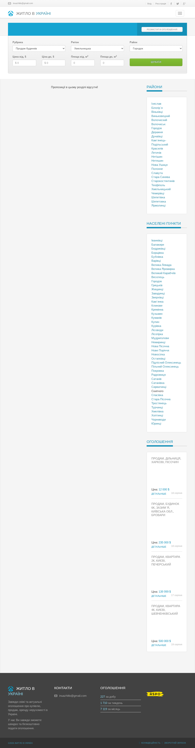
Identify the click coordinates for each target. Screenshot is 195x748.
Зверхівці (157, 297)
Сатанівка (157, 382)
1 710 (103, 703)
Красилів (157, 148)
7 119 (103, 709)
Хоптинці (157, 415)
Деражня (157, 132)
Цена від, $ (19, 56)
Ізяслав (156, 103)
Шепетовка (158, 201)
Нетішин (156, 156)
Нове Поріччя (160, 350)
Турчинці (157, 407)
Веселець (157, 277)
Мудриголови (160, 338)
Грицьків (156, 285)
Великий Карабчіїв (163, 273)
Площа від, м (79, 56)
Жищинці (157, 289)
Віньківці (157, 111)
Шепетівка (158, 197)
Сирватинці (158, 386)
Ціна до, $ (48, 56)
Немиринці (158, 342)
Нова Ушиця (159, 164)
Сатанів (156, 378)
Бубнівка (157, 256)
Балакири (157, 244)
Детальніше (158, 494)
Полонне (157, 168)
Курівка (156, 325)
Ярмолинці (158, 205)
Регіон (75, 42)
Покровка (157, 370)
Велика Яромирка (163, 268)
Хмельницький (161, 189)
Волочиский (159, 120)
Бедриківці (158, 248)
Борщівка (157, 252)
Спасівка (157, 395)
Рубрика (18, 42)
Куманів (156, 317)
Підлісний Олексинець (166, 362)
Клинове (156, 305)
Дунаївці (156, 136)
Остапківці (158, 358)
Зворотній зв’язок (175, 743)
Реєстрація (160, 3)
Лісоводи (157, 330)
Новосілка (158, 354)
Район (133, 42)
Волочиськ (158, 124)
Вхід (149, 3)
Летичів (156, 152)
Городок (156, 128)
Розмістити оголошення (162, 29)
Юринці (156, 423)
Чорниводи (158, 419)
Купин (155, 321)
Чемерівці (157, 193)
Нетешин (157, 160)
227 (102, 696)
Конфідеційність (150, 743)
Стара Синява (160, 177)
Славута (157, 173)
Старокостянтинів (163, 181)
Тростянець (159, 403)
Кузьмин (156, 313)
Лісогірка (157, 334)
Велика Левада (161, 264)
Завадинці (158, 293)
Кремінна (157, 309)
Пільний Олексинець (165, 366)
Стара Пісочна (160, 399)
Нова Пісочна (160, 346)
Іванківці (156, 240)
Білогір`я (157, 107)
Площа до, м (108, 56)
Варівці (156, 260)
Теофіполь (158, 185)
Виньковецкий (160, 116)
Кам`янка (157, 301)
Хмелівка (157, 411)
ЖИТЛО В (33, 13)
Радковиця (158, 374)
